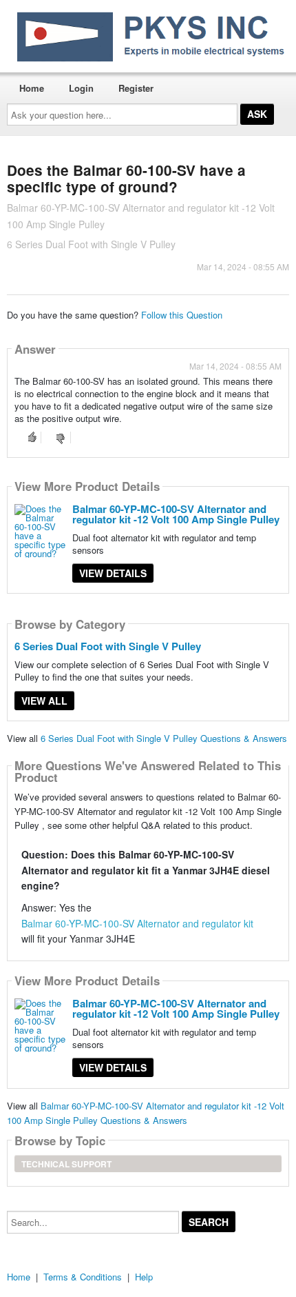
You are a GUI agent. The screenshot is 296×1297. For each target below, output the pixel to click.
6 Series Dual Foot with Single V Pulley (107, 646)
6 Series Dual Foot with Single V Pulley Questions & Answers (164, 738)
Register (136, 87)
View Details (113, 573)
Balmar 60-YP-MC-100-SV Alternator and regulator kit (137, 923)
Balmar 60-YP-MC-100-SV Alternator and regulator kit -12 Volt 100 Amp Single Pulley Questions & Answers (145, 1113)
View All (44, 700)
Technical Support (66, 1164)
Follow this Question (181, 314)
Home (31, 87)
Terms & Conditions (82, 1276)
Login (81, 87)
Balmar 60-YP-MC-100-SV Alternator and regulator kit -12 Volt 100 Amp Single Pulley (175, 514)
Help (144, 1276)
